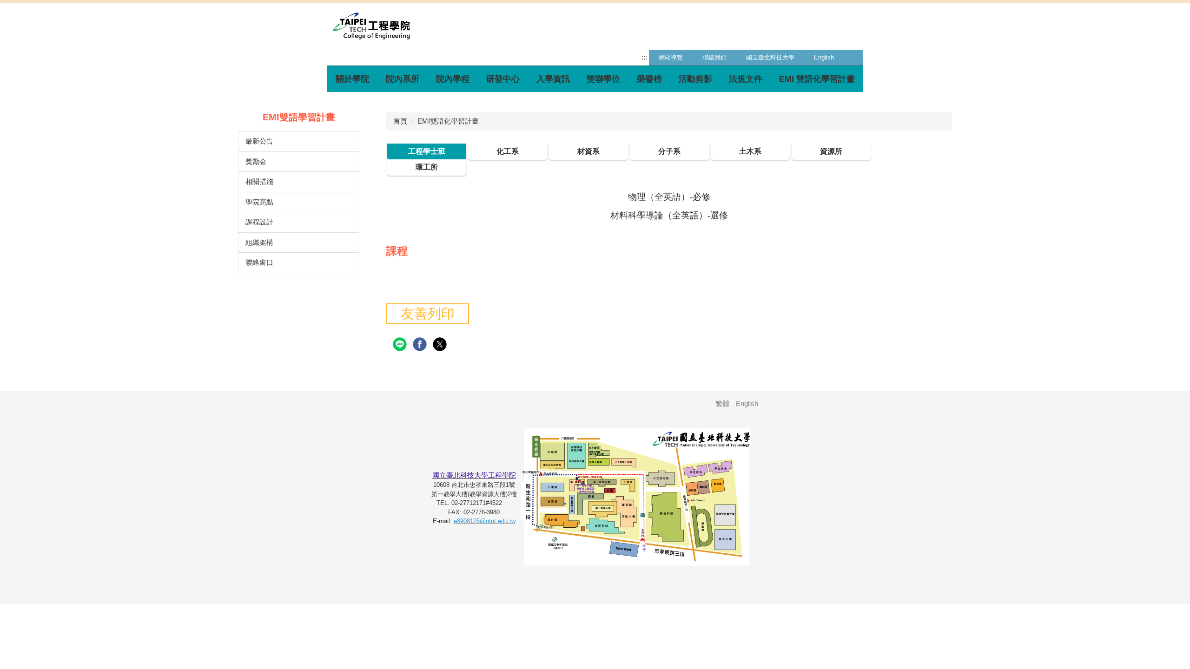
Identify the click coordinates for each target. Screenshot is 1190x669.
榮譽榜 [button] (649, 79)
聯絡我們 (714, 57)
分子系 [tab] (669, 151)
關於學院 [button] (352, 79)
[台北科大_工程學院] (371, 25)
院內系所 (402, 79)
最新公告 (259, 141)
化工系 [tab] (507, 151)
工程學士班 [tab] (426, 151)
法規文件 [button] (745, 79)
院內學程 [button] (452, 79)
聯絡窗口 (259, 262)
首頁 (400, 121)
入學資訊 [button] (553, 79)
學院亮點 (259, 202)
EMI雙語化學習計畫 (448, 121)
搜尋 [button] (853, 58)
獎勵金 (255, 161)
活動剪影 (695, 79)
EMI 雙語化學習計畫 (817, 79)
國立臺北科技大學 (770, 57)
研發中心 (503, 79)
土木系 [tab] (750, 151)
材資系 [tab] (588, 151)
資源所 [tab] (831, 151)
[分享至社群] (401, 344)
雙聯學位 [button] (603, 79)
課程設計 (259, 222)
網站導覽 (671, 57)
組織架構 (259, 242)
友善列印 (428, 313)
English (824, 57)
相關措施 (259, 181)
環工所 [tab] (427, 167)
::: (644, 57)
